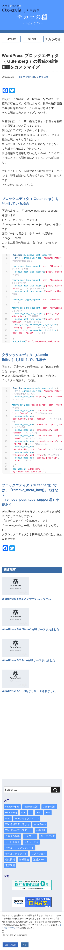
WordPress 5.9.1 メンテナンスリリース (26, 598)
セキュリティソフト (16, 853)
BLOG (32, 39)
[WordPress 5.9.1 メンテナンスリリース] (15, 594)
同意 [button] (24, 945)
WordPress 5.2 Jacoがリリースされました (28, 660)
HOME (11, 39)
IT (31, 812)
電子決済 (10, 865)
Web (7, 818)
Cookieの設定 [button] (10, 945)
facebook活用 (31, 806)
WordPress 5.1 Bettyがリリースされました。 (30, 691)
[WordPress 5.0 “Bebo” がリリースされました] (15, 625)
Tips (19, 76)
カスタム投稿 (12, 836)
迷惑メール (39, 859)
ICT (23, 812)
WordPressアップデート (18, 830)
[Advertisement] (32, 739)
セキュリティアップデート (19, 847)
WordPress (29, 76)
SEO (38, 812)
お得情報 (41, 830)
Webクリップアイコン (27, 818)
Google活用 (49, 806)
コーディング (47, 836)
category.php (12, 806)
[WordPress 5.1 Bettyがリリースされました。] (15, 687)
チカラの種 (52, 39)
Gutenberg (11, 812)
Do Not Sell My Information (15, 935)
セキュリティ (31, 842)
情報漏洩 (24, 859)
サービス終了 (12, 842)
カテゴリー (30, 836)
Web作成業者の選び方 (17, 824)
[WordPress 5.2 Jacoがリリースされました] (15, 656)
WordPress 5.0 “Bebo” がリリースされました (30, 629)
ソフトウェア (38, 853)
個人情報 (10, 859)
